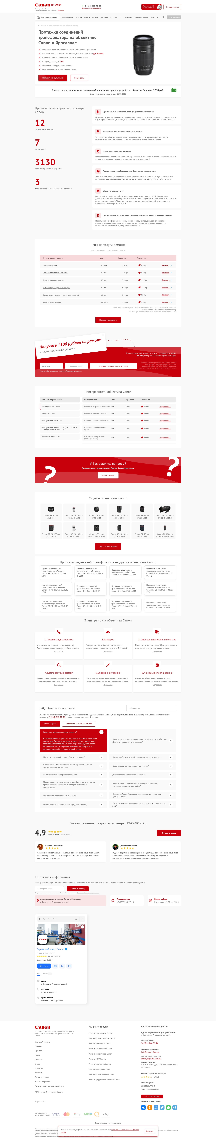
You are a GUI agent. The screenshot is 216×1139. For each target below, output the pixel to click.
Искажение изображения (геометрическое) (94, 437)
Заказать (165, 265)
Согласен (149, 1131)
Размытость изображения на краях (95, 428)
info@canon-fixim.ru (150, 1052)
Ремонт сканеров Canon (99, 1069)
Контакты (154, 17)
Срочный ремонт (67, 17)
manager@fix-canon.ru (151, 1058)
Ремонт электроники (52, 302)
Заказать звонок (108, 475)
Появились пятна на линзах (95, 413)
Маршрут (46, 966)
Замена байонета (51, 265)
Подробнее (58, 652)
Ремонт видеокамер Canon (100, 1033)
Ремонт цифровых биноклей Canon (104, 1079)
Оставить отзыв (169, 833)
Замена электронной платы (55, 272)
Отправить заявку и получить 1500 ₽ (113, 366)
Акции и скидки (126, 17)
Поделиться (143, 1107)
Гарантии (113, 17)
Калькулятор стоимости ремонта (49, 1086)
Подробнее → (165, 407)
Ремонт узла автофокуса (53, 280)
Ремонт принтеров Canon (100, 1043)
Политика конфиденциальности (108, 1123)
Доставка (104, 17)
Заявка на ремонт (141, 17)
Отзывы (95, 17)
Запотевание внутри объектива (96, 420)
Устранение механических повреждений (61, 295)
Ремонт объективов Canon (100, 1048)
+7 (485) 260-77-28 (92, 6)
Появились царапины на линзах (97, 406)
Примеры (39, 1051)
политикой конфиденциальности (71, 371)
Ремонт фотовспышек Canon (101, 1074)
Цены (78, 17)
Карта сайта (40, 1101)
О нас (86, 17)
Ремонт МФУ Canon (97, 1059)
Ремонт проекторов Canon (100, 1054)
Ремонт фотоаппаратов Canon (102, 1038)
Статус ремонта (174, 17)
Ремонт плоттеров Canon (100, 1064)
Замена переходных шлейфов (56, 287)
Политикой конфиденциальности (88, 893)
